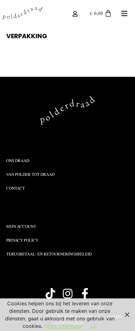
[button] (124, 13)
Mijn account (21, 226)
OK (93, 326)
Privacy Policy (22, 240)
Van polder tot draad (30, 174)
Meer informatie (64, 326)
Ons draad (17, 160)
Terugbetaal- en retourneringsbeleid (49, 254)
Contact (15, 188)
